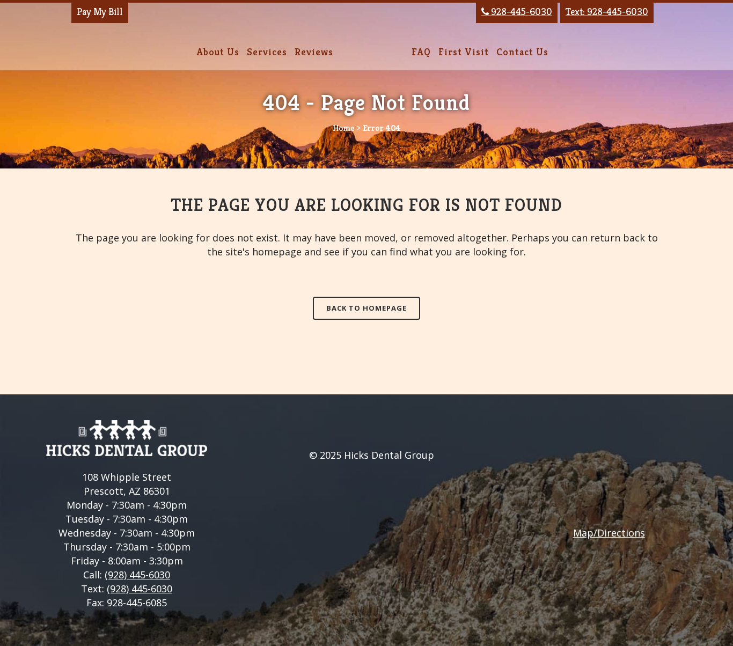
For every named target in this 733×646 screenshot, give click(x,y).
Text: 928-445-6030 (607, 11)
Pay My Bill (100, 11)
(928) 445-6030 (137, 574)
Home (344, 128)
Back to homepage (366, 308)
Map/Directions (609, 532)
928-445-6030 (516, 11)
